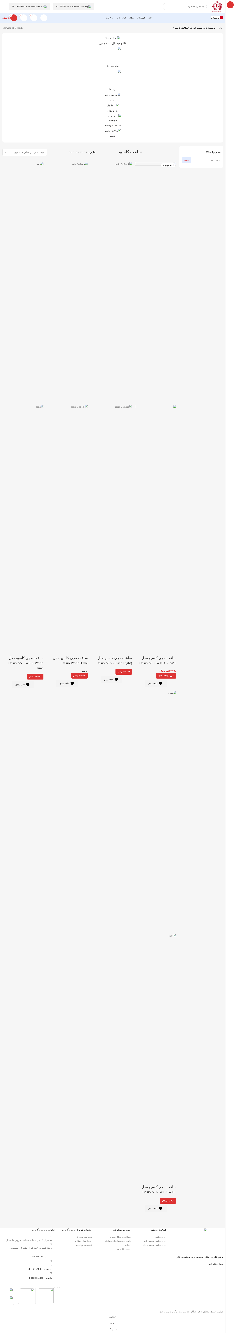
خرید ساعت (160, 1237)
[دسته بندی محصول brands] (113, 81)
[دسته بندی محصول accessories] (113, 58)
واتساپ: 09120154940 (40, 1278)
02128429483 (62, 6)
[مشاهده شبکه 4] (52, 152)
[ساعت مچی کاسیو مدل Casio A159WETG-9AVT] (155, 283)
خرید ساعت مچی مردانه (154, 1245)
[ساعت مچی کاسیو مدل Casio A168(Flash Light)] (111, 283)
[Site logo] (217, 6)
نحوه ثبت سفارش (84, 1237)
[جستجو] (166, 6)
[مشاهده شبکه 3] (57, 152)
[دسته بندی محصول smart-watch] (113, 121)
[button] (166, 676)
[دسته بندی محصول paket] (113, 98)
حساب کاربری (124, 1249)
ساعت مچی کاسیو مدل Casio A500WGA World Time (25, 663)
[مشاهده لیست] (63, 152)
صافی (186, 160)
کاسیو (85, 670)
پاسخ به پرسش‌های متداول (118, 1241)
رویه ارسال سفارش (83, 1241)
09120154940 (18, 6)
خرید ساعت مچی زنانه (155, 1241)
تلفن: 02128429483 (39, 1256)
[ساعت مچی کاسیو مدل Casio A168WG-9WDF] (155, 812)
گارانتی (127, 1245)
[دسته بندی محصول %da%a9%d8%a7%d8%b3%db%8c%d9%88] (113, 134)
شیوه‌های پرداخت (84, 1245)
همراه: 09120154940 (38, 1269)
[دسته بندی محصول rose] (113, 109)
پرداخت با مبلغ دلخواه (120, 1237)
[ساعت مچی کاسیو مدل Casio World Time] (67, 283)
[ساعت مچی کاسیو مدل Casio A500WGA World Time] (22, 283)
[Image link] (196, 1240)
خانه (221, 28)
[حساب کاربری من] (44, 18)
